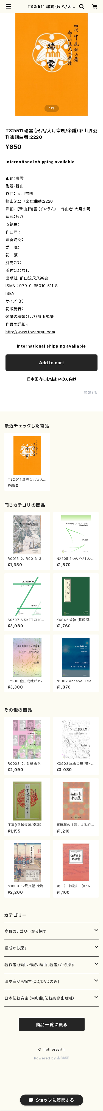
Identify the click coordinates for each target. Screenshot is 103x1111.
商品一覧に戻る (52, 1024)
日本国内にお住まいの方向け (51, 379)
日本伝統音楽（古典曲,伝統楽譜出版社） (39, 998)
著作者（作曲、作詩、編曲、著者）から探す (39, 964)
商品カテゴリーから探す (25, 931)
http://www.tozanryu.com (30, 331)
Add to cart (51, 362)
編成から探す (16, 948)
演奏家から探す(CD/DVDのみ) (32, 981)
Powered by (45, 1058)
